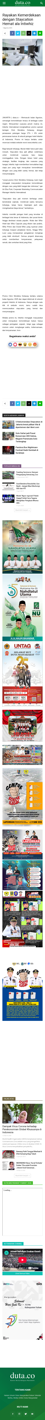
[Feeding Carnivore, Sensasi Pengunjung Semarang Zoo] (8, 475)
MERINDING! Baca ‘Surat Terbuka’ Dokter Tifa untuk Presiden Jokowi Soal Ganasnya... (29, 1165)
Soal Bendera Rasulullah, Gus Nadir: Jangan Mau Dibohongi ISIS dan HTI (28, 486)
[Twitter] (25, 1414)
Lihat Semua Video (22, 1273)
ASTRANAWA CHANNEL (13, 1244)
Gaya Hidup (6, 453)
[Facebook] (12, 1414)
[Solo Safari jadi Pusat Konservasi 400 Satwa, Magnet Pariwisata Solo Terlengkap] (8, 436)
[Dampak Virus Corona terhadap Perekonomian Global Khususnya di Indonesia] (22, 1113)
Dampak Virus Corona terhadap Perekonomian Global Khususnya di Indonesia (22, 1129)
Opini (4, 1122)
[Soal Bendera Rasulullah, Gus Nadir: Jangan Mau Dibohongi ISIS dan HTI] (8, 487)
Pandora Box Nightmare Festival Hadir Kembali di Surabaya (27, 450)
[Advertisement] (22, 91)
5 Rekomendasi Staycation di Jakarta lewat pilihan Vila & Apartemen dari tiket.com (29, 424)
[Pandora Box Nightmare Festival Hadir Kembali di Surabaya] (8, 450)
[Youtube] (32, 1414)
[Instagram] (19, 1414)
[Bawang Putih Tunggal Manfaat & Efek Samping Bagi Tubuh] (8, 1154)
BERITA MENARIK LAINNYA (14, 415)
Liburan (5, 427)
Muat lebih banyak (21, 510)
